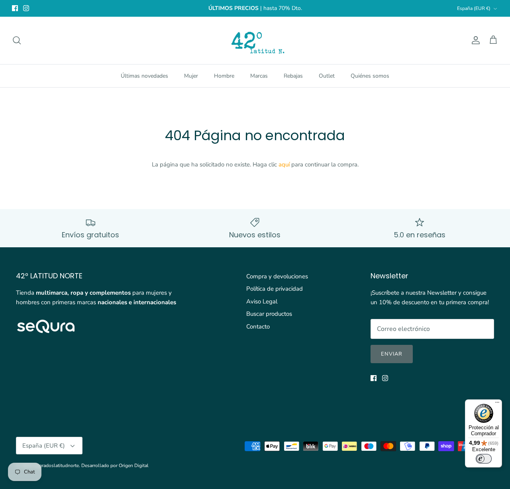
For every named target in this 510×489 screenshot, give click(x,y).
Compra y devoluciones (277, 276)
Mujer (191, 76)
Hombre (224, 76)
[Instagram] (26, 8)
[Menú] (497, 404)
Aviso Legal (261, 301)
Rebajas (293, 76)
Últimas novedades (144, 76)
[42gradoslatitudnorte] (255, 40)
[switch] (484, 459)
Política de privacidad (274, 289)
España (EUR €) (473, 8)
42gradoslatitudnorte (56, 465)
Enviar (391, 354)
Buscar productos (269, 314)
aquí (284, 164)
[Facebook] (15, 8)
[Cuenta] (474, 40)
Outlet (327, 76)
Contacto (258, 327)
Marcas (259, 76)
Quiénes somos (370, 76)
